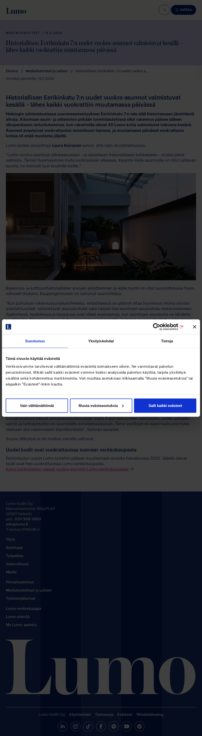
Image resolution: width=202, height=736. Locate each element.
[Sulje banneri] (194, 327)
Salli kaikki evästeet (165, 405)
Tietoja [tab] (167, 341)
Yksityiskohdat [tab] (101, 341)
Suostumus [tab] (35, 341)
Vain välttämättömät (37, 405)
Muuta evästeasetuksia (98, 405)
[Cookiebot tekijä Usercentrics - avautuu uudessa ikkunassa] (162, 327)
